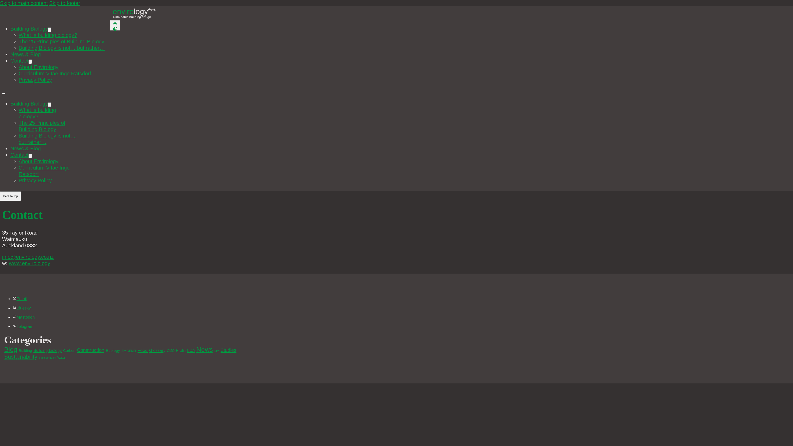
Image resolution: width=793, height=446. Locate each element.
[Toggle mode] (115, 25)
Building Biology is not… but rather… (62, 48)
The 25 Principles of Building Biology (61, 41)
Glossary (157, 350)
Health (181, 350)
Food (143, 350)
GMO (171, 350)
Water (61, 357)
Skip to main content (24, 3)
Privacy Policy (35, 80)
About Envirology (38, 67)
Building (25, 350)
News (204, 349)
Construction (90, 350)
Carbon (69, 350)
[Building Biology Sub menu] (49, 29)
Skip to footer (64, 3)
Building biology (47, 350)
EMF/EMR (129, 350)
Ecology (113, 350)
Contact (19, 61)
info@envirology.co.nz (28, 257)
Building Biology (29, 29)
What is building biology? (48, 35)
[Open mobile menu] (3, 93)
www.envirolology (29, 263)
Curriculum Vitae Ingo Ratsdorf (55, 73)
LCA (191, 350)
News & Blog (25, 54)
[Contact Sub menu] (30, 61)
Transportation (47, 357)
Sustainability (20, 356)
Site (216, 350)
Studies (228, 350)
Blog (10, 349)
